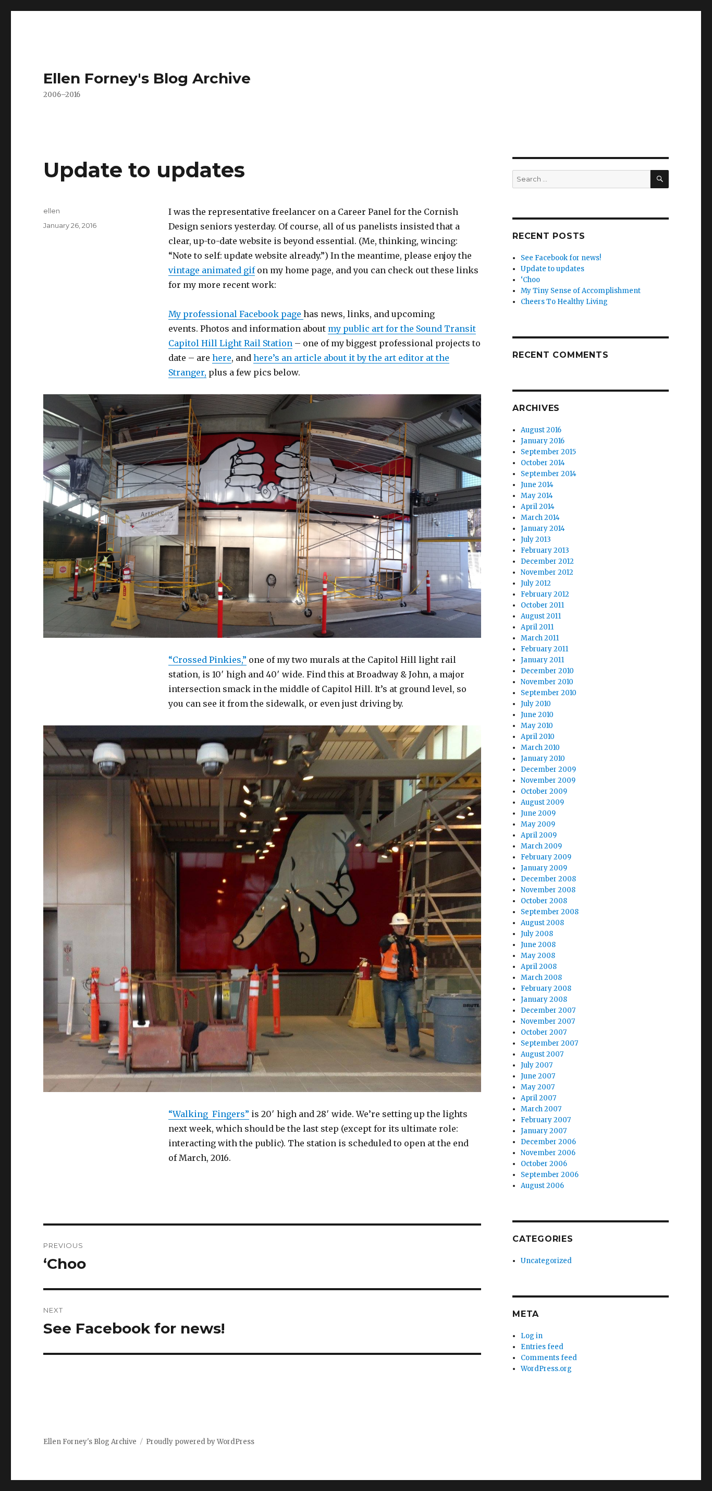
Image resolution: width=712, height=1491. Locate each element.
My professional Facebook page (235, 314)
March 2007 (541, 1109)
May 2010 (537, 725)
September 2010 (548, 692)
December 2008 (548, 879)
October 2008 (544, 900)
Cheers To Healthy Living (564, 301)
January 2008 (544, 999)
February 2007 (546, 1120)
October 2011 (542, 605)
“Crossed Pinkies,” (207, 659)
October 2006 (544, 1163)
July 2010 (536, 703)
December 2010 (547, 670)
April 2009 (539, 835)
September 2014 (548, 473)
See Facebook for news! (561, 257)
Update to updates (552, 268)
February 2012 (545, 594)
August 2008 (542, 922)
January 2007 (544, 1130)
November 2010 (547, 681)
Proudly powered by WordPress (200, 1441)
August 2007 (542, 1054)
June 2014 (537, 484)
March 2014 (540, 517)
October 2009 (544, 791)
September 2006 (550, 1174)
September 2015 (548, 451)
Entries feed (542, 1346)
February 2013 (545, 550)
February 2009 (546, 857)
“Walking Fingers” (208, 1114)
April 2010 (538, 736)
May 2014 (537, 495)
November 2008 (548, 890)
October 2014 (543, 462)
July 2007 (537, 1065)
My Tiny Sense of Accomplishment (581, 290)
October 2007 (544, 1032)
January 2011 (542, 660)
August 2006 (542, 1185)
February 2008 (546, 988)
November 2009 (548, 780)
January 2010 (543, 758)
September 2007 (549, 1043)
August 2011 (541, 616)
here (221, 358)
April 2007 (538, 1098)
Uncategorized (546, 1260)
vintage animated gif (211, 270)
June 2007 (538, 1076)
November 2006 (548, 1152)
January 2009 (544, 868)
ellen (51, 211)
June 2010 (537, 714)
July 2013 (536, 539)
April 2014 (538, 506)
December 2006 (548, 1141)
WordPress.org (546, 1368)
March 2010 (540, 747)
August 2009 (542, 802)
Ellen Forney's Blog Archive (147, 78)
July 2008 (537, 933)
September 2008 (550, 911)
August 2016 (541, 430)
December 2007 (548, 1010)
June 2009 (538, 813)
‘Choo (530, 279)
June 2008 (538, 944)
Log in (532, 1335)
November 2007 (548, 1021)
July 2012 (536, 583)
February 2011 (544, 649)
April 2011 (537, 627)
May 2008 (538, 955)
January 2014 (543, 528)
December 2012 (547, 561)
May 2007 (538, 1087)
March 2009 (541, 846)
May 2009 (538, 824)
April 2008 (539, 966)
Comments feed (549, 1357)
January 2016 (542, 441)
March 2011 (540, 638)
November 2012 (547, 572)
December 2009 (548, 769)
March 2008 (541, 977)
